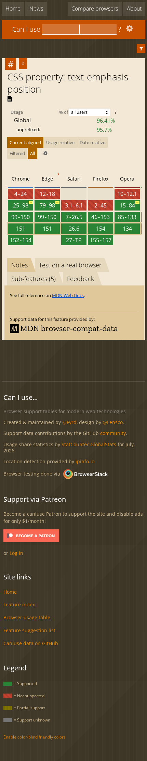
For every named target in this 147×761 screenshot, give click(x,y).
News (36, 8)
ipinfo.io (85, 461)
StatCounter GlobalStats (89, 444)
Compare (94, 8)
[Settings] (129, 30)
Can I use (26, 29)
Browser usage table (26, 617)
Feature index (19, 604)
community (113, 433)
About (134, 8)
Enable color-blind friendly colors (34, 737)
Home (13, 8)
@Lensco (113, 422)
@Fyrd (69, 422)
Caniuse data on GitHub (30, 643)
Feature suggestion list (29, 630)
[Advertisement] (74, 359)
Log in (16, 553)
